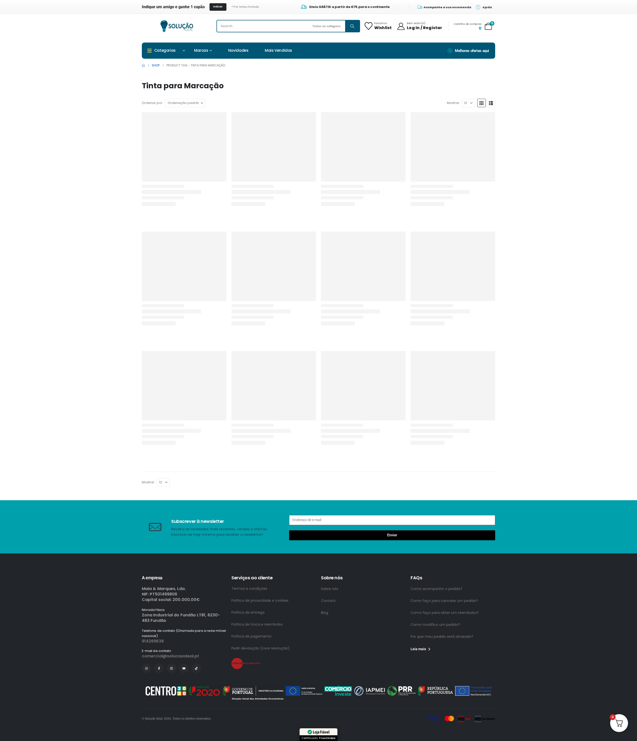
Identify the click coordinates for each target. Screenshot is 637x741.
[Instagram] (171, 668)
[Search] (352, 26)
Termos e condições (249, 588)
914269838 (153, 641)
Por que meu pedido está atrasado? (442, 636)
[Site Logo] (176, 26)
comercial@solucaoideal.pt (170, 656)
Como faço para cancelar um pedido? (444, 600)
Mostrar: (453, 102)
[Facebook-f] (159, 668)
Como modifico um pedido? (435, 624)
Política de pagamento (251, 636)
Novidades (238, 50)
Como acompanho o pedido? (436, 588)
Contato (328, 600)
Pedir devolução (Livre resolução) (260, 648)
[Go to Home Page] (143, 65)
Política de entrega (248, 612)
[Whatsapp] (146, 668)
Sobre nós (329, 588)
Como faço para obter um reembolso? (445, 612)
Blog (324, 612)
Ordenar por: (152, 102)
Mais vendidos (278, 50)
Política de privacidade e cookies (259, 600)
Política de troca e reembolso (257, 624)
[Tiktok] (196, 668)
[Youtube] (184, 668)
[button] (481, 103)
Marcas (201, 50)
